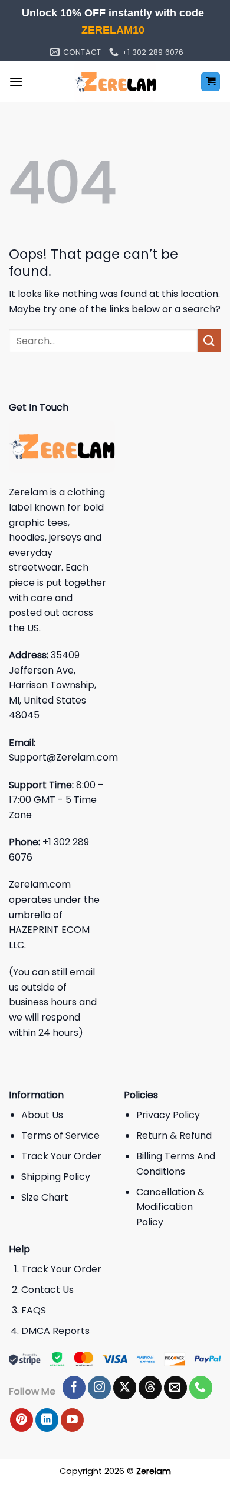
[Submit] (209, 340)
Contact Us (47, 1289)
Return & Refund (174, 1135)
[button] (16, 81)
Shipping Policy (55, 1176)
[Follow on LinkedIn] (46, 1420)
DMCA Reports (55, 1331)
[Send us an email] (175, 1387)
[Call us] (200, 1387)
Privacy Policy (168, 1115)
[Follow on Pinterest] (21, 1420)
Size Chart (44, 1197)
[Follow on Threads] (150, 1387)
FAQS (33, 1310)
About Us (42, 1115)
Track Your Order (61, 1156)
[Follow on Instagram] (99, 1387)
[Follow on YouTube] (72, 1420)
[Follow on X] (124, 1387)
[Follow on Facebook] (74, 1387)
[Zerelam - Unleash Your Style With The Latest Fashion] (115, 81)
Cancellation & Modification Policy (170, 1207)
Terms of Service (60, 1135)
